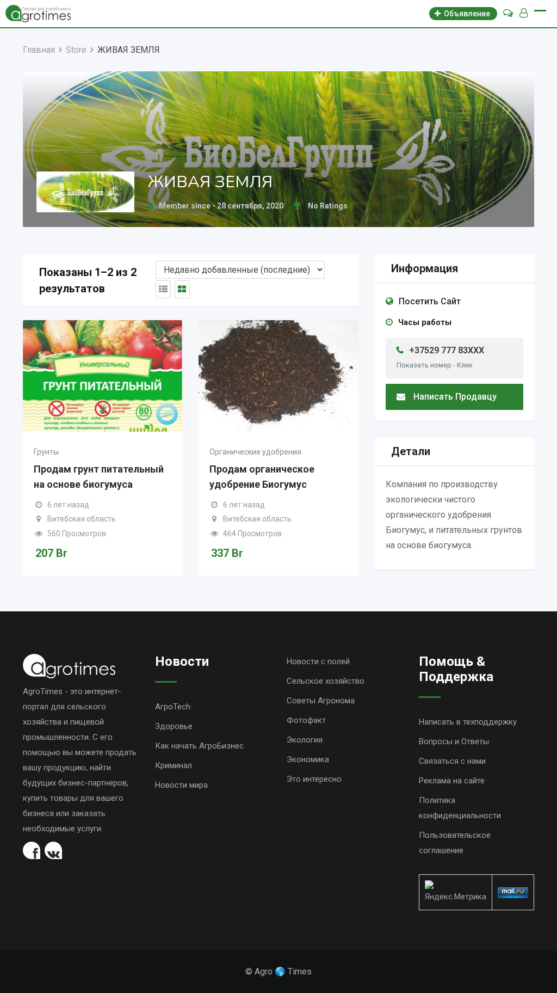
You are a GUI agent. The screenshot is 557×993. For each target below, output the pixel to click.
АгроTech (172, 707)
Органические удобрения (255, 452)
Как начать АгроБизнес (199, 746)
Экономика (308, 759)
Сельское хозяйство (325, 681)
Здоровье (174, 726)
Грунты (46, 452)
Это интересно (314, 779)
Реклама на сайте (452, 781)
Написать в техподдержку (468, 722)
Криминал (173, 765)
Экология (305, 740)
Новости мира (181, 785)
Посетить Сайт (430, 301)
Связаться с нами (452, 761)
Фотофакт (306, 720)
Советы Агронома (321, 701)
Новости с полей (318, 661)
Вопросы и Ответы (454, 741)
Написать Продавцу (455, 396)
